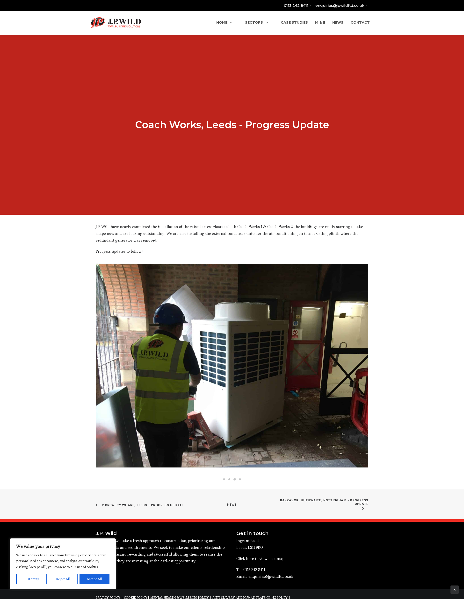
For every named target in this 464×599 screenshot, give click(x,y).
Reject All (63, 579)
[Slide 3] (234, 479)
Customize (31, 579)
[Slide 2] (229, 479)
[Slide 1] (224, 479)
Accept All (94, 579)
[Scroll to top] (454, 588)
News (232, 504)
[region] (63, 564)
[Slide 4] (240, 479)
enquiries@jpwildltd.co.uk (270, 576)
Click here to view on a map (260, 558)
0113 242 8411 (254, 569)
